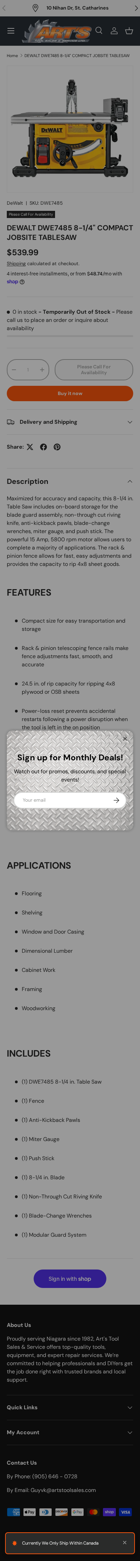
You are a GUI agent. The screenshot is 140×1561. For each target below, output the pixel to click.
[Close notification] (125, 1543)
